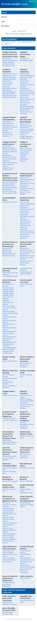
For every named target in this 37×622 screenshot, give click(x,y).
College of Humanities (9, 97)
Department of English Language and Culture (9, 78)
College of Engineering (27, 106)
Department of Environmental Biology (27, 128)
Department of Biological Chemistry (26, 124)
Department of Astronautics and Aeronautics (25, 102)
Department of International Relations (27, 178)
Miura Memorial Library (27, 468)
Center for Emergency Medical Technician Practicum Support (9, 535)
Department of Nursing (9, 150)
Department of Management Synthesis (9, 59)
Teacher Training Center (9, 361)
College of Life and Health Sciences (8, 169)
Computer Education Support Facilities (26, 273)
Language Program (8, 289)
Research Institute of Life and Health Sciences (26, 263)
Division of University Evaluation (8, 386)
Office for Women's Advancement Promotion (25, 365)
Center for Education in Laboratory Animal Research (9, 458)
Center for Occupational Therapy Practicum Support (9, 524)
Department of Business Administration (9, 188)
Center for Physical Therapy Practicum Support (8, 519)
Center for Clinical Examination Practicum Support (9, 513)
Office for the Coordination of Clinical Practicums (9, 504)
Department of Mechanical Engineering (27, 74)
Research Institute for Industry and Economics (9, 192)
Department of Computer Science (25, 89)
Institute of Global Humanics (25, 193)
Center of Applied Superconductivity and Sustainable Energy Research (27, 560)
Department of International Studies (26, 59)
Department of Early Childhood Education (26, 149)
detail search (22, 31)
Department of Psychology (7, 85)
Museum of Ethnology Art (10, 481)
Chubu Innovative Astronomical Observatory (25, 456)
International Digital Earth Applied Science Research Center (9, 559)
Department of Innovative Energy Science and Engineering (25, 226)
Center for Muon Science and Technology (27, 566)
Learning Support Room (9, 202)
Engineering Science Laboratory (26, 269)
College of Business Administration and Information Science (8, 64)
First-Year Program (8, 288)
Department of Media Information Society (8, 92)
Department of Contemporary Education (24, 153)
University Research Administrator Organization (8, 584)
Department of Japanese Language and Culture (10, 74)
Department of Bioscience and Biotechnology (7, 250)
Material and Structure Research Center (27, 109)
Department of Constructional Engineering (24, 213)
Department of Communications (7, 82)
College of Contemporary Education (24, 159)
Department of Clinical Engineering (9, 160)
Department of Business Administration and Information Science (9, 183)
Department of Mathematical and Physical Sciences (7, 123)
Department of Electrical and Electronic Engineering (27, 97)
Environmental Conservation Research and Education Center (9, 442)
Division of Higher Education (7, 383)
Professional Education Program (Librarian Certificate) (9, 344)
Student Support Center (9, 395)
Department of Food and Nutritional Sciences (26, 132)
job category (5, 26)
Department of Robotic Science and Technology (27, 92)
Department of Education (10, 272)
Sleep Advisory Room (26, 493)
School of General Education (7, 285)
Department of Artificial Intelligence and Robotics (9, 128)
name (3, 21)
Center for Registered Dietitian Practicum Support (9, 541)
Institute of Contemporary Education (10, 275)
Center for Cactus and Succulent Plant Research (26, 406)
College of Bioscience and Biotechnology (26, 137)
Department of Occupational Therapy (9, 156)
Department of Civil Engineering (26, 78)
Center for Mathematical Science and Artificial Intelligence (27, 425)
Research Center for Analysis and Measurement (26, 570)
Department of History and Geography (9, 89)
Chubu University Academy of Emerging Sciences (26, 504)
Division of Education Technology (26, 112)
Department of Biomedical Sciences (8, 147)
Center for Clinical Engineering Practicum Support (9, 530)
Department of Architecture (24, 82)
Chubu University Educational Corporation (9, 603)
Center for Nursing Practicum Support (8, 509)
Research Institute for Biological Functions (9, 254)
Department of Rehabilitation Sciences (27, 254)
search (14, 31)
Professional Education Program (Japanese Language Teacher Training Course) (9, 350)
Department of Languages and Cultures (27, 182)
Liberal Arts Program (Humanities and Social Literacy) (9, 307)
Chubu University (25, 578)
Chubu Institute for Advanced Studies (8, 551)
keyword (4, 17)
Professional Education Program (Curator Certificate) (9, 338)
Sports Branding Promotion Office (7, 613)
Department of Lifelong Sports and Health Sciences (9, 164)
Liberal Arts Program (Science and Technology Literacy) (10, 313)
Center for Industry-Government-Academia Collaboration (27, 401)
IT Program (5, 300)
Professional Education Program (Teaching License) (9, 333)
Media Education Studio (9, 95)
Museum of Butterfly (26, 481)
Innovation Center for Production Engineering (9, 419)
